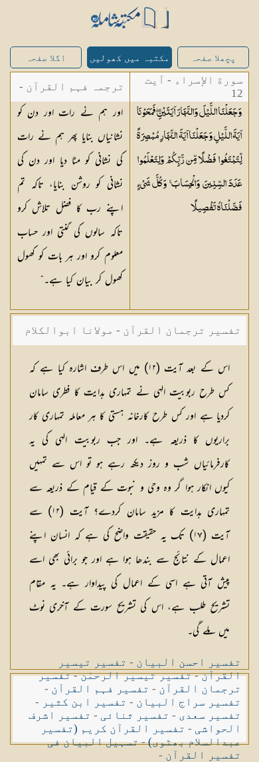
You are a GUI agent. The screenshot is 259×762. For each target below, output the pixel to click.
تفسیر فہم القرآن (100, 688)
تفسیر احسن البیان (188, 662)
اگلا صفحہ (46, 58)
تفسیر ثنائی (134, 715)
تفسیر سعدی (210, 715)
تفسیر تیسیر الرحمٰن (136, 675)
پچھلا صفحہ (213, 58)
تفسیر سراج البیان (188, 702)
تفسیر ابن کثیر (84, 702)
